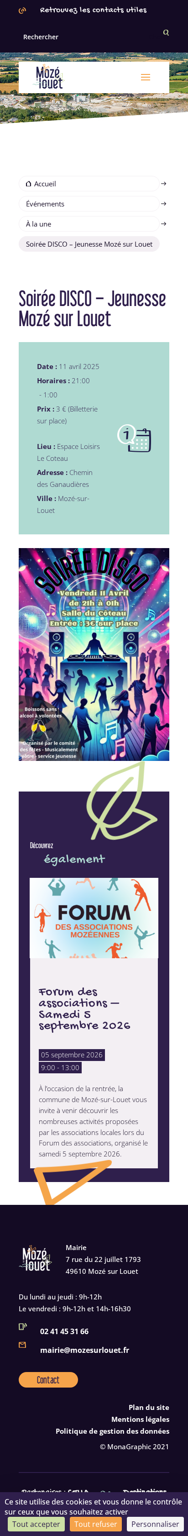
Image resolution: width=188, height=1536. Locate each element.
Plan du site (149, 1407)
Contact (48, 1379)
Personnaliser (155, 1524)
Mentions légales (140, 1419)
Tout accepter (36, 1524)
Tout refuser (95, 1524)
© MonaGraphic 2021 (134, 1446)
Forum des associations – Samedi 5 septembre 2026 (85, 1009)
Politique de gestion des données (112, 1431)
